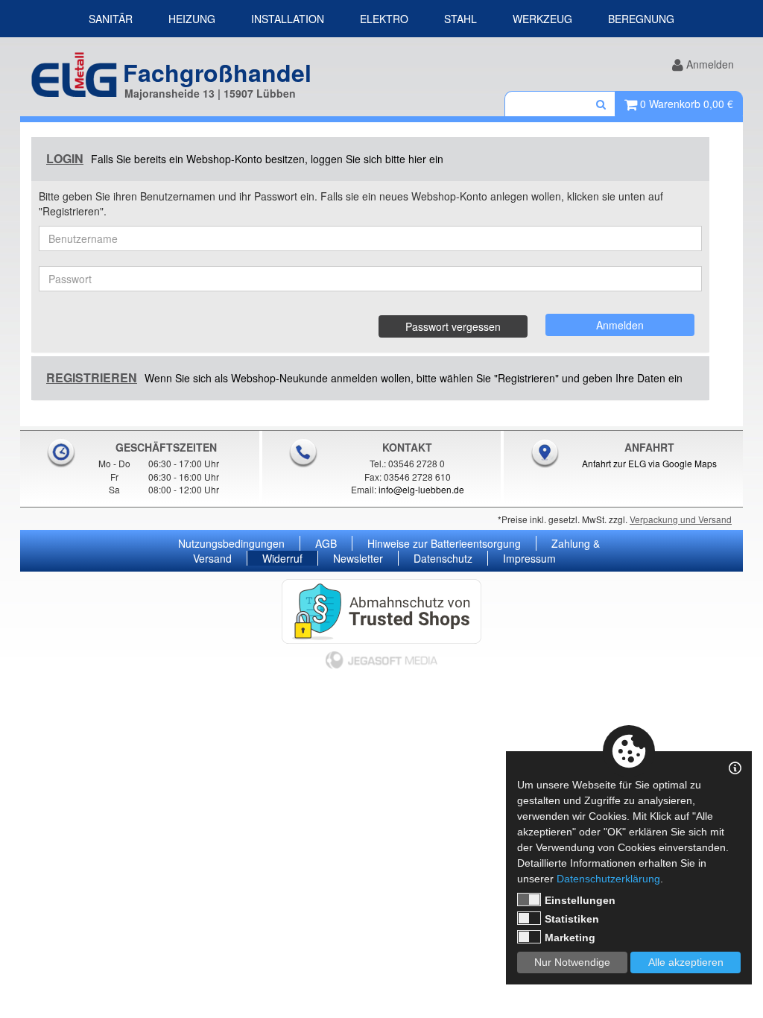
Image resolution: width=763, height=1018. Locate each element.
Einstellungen (580, 900)
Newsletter (358, 558)
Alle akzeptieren (686, 962)
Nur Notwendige (572, 962)
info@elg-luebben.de (421, 489)
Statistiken (572, 919)
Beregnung (641, 18)
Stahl (460, 18)
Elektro (384, 18)
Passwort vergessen (453, 326)
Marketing (570, 937)
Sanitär (111, 18)
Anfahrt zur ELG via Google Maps (649, 463)
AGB (326, 543)
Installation (287, 18)
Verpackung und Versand (681, 519)
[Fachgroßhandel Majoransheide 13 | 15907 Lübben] (74, 71)
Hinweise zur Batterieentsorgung (444, 543)
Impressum (529, 558)
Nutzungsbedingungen (231, 543)
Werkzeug (542, 18)
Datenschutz (443, 558)
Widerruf (282, 558)
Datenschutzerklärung (608, 879)
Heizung (191, 18)
